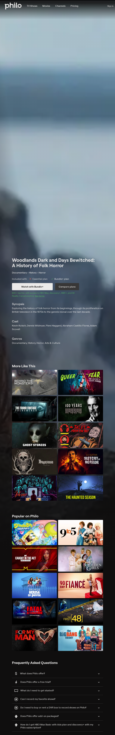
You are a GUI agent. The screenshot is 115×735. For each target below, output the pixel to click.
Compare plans (67, 286)
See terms (39, 296)
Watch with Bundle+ (32, 286)
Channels (60, 5)
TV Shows (32, 5)
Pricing (74, 5)
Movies (46, 5)
